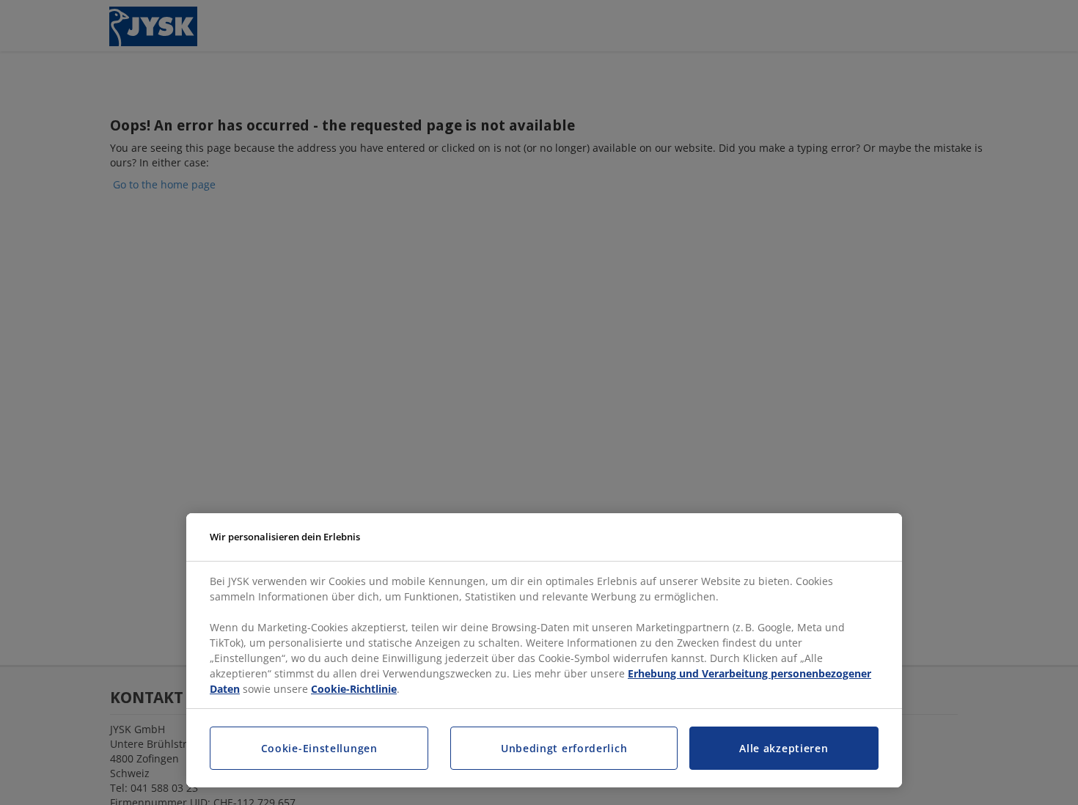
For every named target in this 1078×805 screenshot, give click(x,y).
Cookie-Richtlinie (354, 689)
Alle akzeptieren (783, 748)
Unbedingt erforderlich (564, 748)
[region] (544, 650)
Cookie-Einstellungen (319, 748)
